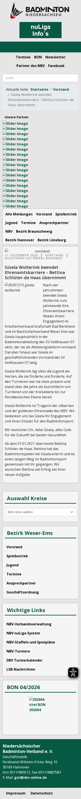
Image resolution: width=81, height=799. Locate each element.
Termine (23, 57)
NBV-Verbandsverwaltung (28, 624)
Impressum (15, 793)
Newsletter (55, 57)
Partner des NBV (30, 65)
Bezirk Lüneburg (52, 240)
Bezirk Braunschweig (34, 231)
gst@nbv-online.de (30, 777)
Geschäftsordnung (22, 592)
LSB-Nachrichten (20, 669)
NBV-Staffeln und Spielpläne (30, 642)
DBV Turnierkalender (24, 660)
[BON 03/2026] (40, 713)
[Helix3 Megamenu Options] (8, 47)
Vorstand (61, 89)
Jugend (11, 222)
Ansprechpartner (54, 222)
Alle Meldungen (19, 214)
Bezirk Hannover (19, 240)
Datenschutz (42, 793)
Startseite (39, 89)
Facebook (56, 65)
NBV (9, 231)
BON (38, 57)
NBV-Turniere (18, 651)
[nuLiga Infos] (40, 30)
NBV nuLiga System (23, 633)
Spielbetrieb (66, 214)
